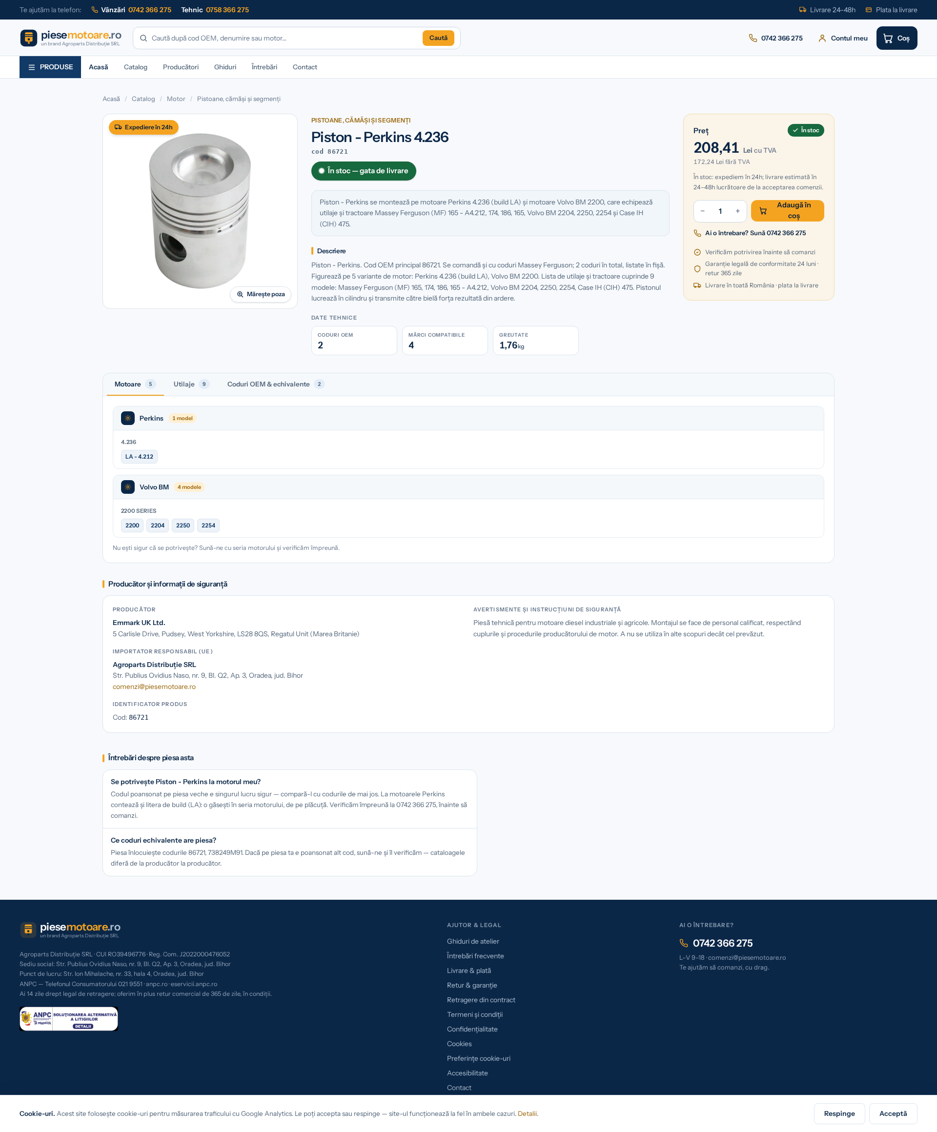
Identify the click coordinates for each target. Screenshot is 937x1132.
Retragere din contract (481, 999)
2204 (157, 525)
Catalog (135, 67)
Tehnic (215, 9)
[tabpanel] (468, 479)
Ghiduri (225, 67)
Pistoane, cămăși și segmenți (239, 98)
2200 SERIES (138, 510)
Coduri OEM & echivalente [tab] (274, 384)
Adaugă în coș (794, 210)
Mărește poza (266, 294)
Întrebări (264, 67)
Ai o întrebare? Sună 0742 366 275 (755, 233)
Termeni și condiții (475, 1014)
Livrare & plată (469, 970)
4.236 (128, 442)
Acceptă (893, 1113)
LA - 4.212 (139, 456)
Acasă (98, 67)
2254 (208, 525)
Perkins (151, 418)
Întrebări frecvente (475, 955)
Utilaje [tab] (190, 384)
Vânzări (136, 9)
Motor (176, 98)
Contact (305, 67)
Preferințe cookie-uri (478, 1058)
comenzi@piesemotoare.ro (154, 686)
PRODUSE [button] (56, 66)
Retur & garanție (472, 985)
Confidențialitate (472, 1029)
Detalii (527, 1113)
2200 (132, 525)
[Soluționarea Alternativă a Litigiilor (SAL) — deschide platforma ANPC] (69, 1019)
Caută (438, 37)
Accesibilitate (467, 1073)
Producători (181, 67)
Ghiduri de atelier (473, 941)
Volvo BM (154, 487)
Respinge (839, 1113)
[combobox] (285, 38)
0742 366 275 (723, 943)
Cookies (459, 1043)
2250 (183, 525)
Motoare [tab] (133, 384)
